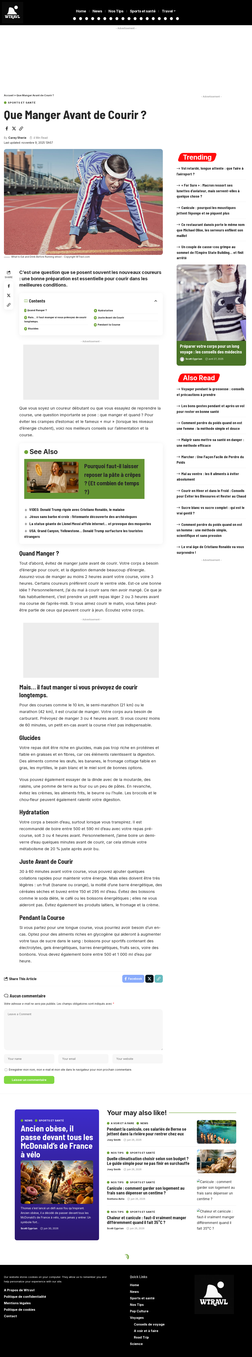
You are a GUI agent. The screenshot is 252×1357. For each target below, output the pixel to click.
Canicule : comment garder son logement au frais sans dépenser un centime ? (145, 1190)
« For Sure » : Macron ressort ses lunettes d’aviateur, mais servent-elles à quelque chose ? (208, 190)
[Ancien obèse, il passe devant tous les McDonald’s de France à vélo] (57, 1182)
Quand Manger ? (37, 310)
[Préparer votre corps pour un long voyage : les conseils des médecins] (211, 303)
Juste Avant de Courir (111, 317)
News (28, 1120)
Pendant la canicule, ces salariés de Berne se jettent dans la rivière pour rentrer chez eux (146, 1131)
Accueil (9, 95)
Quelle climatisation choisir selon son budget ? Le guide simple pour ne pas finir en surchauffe (148, 1161)
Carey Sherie (17, 137)
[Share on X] (14, 128)
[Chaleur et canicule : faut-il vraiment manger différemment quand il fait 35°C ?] (216, 1220)
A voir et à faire (122, 1123)
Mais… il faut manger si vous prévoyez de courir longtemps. (55, 319)
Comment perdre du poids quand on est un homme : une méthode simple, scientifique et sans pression (209, 530)
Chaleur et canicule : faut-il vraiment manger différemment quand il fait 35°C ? (146, 1220)
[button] (21, 128)
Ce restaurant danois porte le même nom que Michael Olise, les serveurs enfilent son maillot (211, 230)
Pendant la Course (109, 324)
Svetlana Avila (115, 1198)
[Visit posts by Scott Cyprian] (182, 359)
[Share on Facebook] (6, 128)
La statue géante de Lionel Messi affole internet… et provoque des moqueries (90, 523)
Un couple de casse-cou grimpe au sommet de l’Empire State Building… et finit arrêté (210, 252)
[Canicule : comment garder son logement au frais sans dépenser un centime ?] (216, 1191)
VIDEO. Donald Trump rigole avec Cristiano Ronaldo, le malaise (77, 509)
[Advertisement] (126, 59)
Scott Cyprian (193, 358)
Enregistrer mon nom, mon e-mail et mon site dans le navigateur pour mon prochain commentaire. (70, 1069)
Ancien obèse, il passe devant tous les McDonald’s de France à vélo (57, 1141)
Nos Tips (117, 1152)
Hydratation (105, 310)
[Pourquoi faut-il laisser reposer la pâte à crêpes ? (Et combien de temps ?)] (53, 477)
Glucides (33, 328)
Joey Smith (114, 1139)
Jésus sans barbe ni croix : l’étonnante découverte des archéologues (83, 516)
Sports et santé (22, 102)
